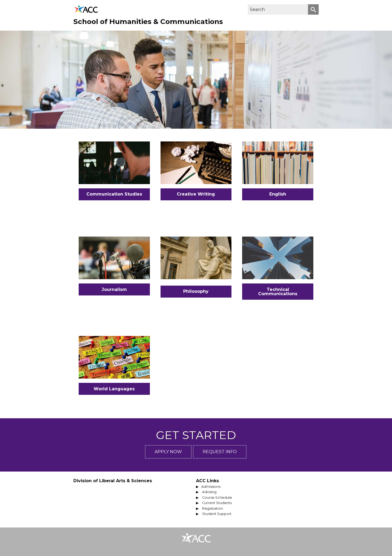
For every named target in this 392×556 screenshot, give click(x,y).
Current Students (217, 503)
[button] (313, 9)
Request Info (220, 451)
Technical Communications (277, 291)
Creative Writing (196, 194)
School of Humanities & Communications (148, 21)
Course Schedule (217, 498)
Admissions (211, 487)
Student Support (216, 514)
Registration (212, 508)
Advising (209, 492)
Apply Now (168, 451)
